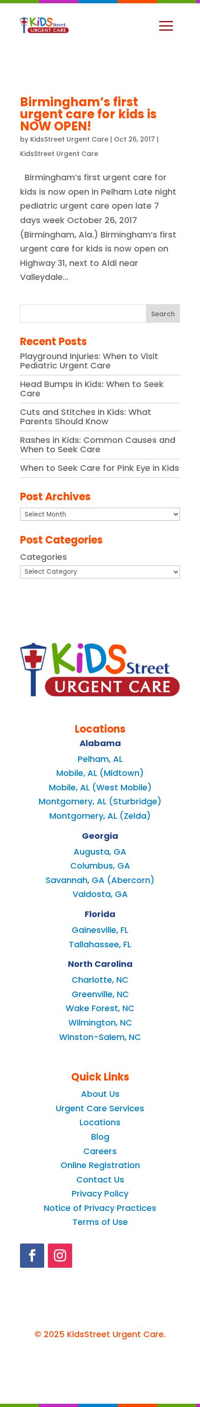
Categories (43, 557)
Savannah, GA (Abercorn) (100, 880)
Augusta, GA (100, 851)
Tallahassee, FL (100, 944)
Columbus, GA (100, 865)
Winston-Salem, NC (100, 1037)
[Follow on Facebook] (32, 1256)
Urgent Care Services (100, 1108)
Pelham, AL (100, 759)
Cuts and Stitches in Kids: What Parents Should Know (85, 416)
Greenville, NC (100, 994)
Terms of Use (100, 1222)
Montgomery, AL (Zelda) (100, 816)
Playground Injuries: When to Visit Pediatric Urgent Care (89, 360)
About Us (100, 1094)
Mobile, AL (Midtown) (100, 773)
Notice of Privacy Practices (100, 1208)
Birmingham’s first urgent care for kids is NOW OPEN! (88, 114)
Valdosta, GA (100, 894)
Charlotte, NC (100, 980)
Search (163, 314)
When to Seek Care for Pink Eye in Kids (99, 468)
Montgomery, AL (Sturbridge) (100, 801)
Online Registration (100, 1165)
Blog (100, 1136)
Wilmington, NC (100, 1022)
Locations (100, 1122)
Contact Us (100, 1179)
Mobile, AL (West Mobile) (100, 787)
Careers (100, 1151)
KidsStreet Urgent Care (69, 139)
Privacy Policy (100, 1193)
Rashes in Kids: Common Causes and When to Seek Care (97, 444)
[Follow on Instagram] (60, 1256)
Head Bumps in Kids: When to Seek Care (92, 388)
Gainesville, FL (100, 930)
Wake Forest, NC (100, 1008)
